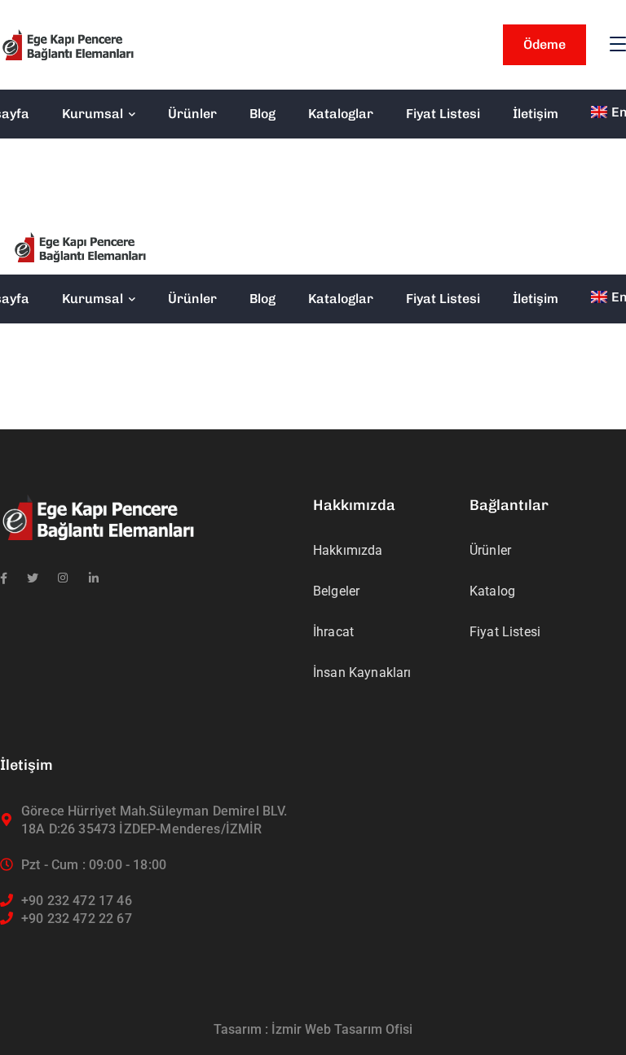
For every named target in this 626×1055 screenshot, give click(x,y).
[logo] (67, 43)
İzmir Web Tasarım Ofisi (341, 1029)
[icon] (3, 578)
